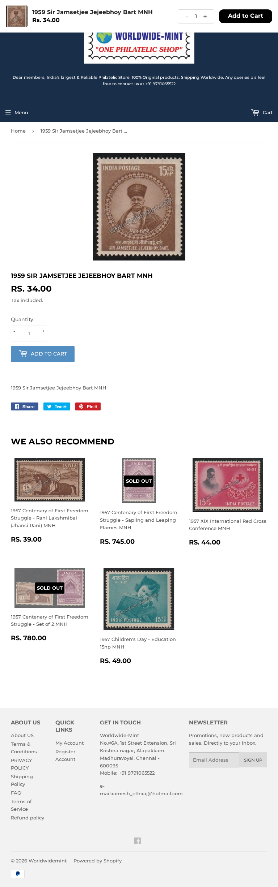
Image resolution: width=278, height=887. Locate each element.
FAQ (16, 793)
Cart (267, 112)
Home (18, 131)
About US (22, 735)
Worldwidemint (48, 861)
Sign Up (253, 760)
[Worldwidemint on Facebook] (137, 842)
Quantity (22, 319)
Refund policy (27, 818)
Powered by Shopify (97, 861)
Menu (21, 112)
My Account (69, 743)
